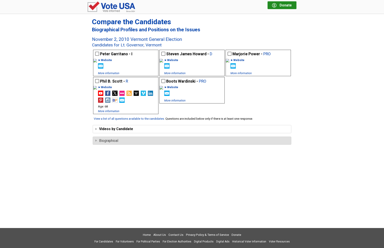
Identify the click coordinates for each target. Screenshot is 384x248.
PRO (267, 54)
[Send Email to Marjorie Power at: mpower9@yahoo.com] (233, 67)
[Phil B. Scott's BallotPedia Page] (115, 101)
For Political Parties (148, 241)
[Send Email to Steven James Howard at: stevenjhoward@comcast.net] (167, 67)
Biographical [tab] (108, 141)
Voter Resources (279, 241)
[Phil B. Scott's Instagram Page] (107, 101)
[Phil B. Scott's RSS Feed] (129, 95)
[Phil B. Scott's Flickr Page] (122, 95)
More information (108, 73)
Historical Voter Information (249, 241)
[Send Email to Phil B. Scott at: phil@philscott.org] (122, 101)
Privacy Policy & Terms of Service (207, 234)
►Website (105, 60)
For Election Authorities (177, 241)
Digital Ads (223, 241)
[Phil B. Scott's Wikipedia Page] (136, 95)
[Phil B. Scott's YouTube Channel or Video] (100, 95)
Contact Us (175, 234)
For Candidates (103, 241)
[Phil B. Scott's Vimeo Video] (143, 95)
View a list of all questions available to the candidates (129, 118)
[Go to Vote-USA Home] (111, 7)
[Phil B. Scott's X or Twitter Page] (115, 95)
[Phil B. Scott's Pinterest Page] (100, 101)
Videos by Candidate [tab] (116, 129)
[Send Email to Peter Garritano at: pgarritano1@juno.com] (100, 67)
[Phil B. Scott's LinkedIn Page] (150, 95)
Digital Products (204, 241)
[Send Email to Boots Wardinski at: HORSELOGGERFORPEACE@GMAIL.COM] (167, 95)
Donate (236, 234)
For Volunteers (125, 241)
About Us (159, 234)
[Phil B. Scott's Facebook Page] (107, 95)
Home (147, 234)
